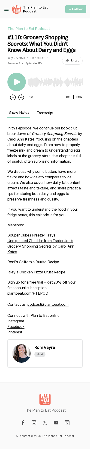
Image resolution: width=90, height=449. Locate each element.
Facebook (15, 326)
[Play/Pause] (16, 82)
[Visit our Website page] (67, 422)
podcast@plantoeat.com (48, 304)
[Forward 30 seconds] (21, 97)
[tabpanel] (45, 232)
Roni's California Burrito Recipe (33, 262)
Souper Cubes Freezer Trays (31, 235)
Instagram (15, 321)
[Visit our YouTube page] (56, 422)
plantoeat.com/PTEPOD (27, 293)
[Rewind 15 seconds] (13, 97)
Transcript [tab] (45, 113)
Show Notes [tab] (18, 112)
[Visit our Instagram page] (34, 422)
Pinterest (14, 332)
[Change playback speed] (31, 97)
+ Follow (76, 9)
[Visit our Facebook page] (23, 422)
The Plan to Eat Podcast (35, 9)
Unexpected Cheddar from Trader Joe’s (40, 240)
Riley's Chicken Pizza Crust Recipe (36, 272)
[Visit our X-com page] (45, 422)
